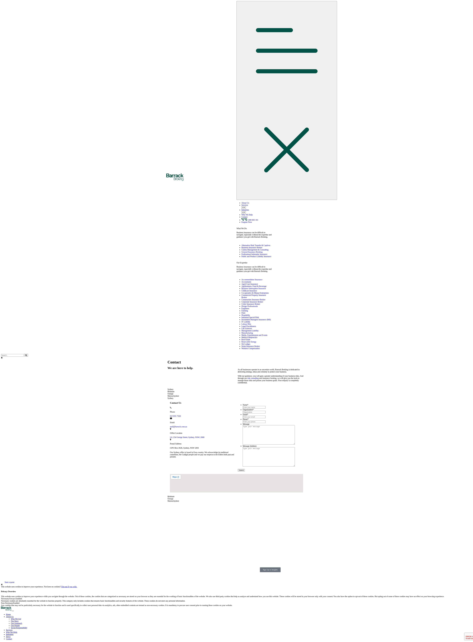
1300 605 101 (252, 220)
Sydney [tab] (170, 389)
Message (246, 424)
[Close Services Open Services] (243, 207)
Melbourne (269, 522)
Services (244, 205)
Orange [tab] (170, 394)
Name (245, 405)
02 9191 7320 (175, 416)
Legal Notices (171, 580)
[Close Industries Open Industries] (243, 212)
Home (8, 614)
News (220, 515)
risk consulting (253, 378)
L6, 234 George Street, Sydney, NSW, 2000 (187, 437)
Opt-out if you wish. (69, 587)
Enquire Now (246, 222)
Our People (15, 625)
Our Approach (16, 623)
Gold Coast (269, 518)
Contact (244, 217)
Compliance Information (175, 573)
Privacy (169, 578)
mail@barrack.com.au (178, 427)
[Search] (26, 355)
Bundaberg (269, 513)
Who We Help (247, 215)
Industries (245, 210)
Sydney (268, 529)
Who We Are (16, 619)
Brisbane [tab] (171, 391)
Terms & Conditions (174, 576)
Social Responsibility (19, 628)
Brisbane (268, 511)
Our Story (15, 621)
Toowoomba (270, 531)
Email (245, 414)
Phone (246, 419)
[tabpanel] (236, 447)
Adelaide (268, 509)
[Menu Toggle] (286, 100)
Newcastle (269, 524)
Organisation (248, 410)
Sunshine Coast (271, 526)
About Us (245, 203)
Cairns (267, 515)
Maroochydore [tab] (173, 396)
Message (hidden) (249, 446)
